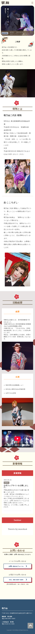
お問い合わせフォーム (16, 566)
